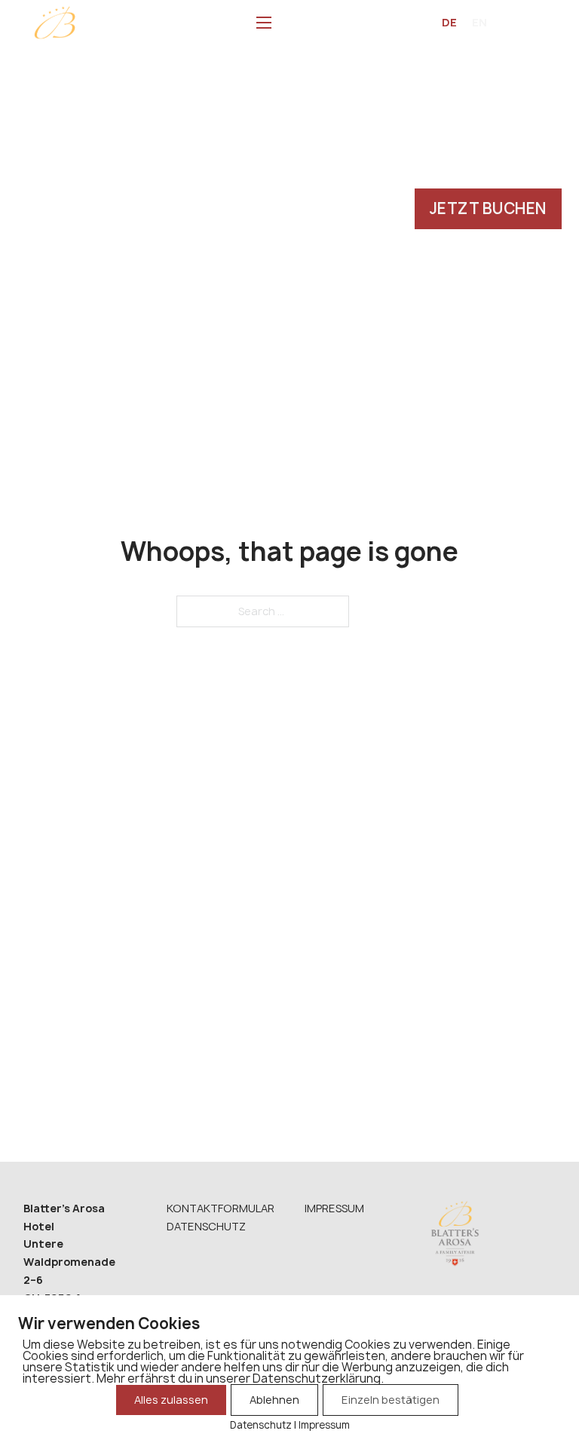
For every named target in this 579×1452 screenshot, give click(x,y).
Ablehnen (274, 1399)
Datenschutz (206, 1226)
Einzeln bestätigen (391, 1399)
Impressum (324, 1425)
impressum (334, 1208)
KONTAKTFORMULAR (220, 1208)
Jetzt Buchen (488, 208)
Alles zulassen (171, 1399)
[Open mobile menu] (263, 23)
